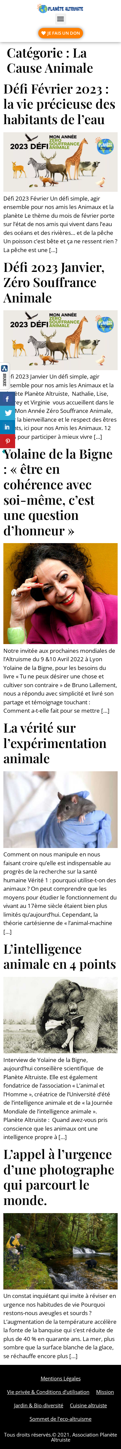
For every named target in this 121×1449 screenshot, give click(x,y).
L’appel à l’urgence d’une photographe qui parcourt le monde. (58, 1176)
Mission (105, 1391)
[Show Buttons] (5, 387)
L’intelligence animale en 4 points (59, 956)
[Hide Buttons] (3, 453)
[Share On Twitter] (7, 413)
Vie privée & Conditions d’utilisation (48, 1391)
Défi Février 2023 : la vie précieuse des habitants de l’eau (59, 104)
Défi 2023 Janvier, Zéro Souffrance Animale (54, 282)
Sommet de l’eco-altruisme (60, 1418)
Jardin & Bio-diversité (38, 1405)
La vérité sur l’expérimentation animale (55, 743)
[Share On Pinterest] (7, 441)
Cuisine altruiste (88, 1405)
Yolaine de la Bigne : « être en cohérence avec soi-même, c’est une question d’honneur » (58, 492)
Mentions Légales (61, 1378)
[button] (60, 19)
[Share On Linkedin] (7, 427)
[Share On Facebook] (7, 399)
